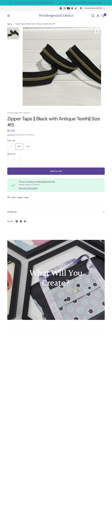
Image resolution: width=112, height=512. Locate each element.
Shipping (11, 135)
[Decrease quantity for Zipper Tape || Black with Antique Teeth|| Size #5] (9, 160)
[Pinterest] (72, 8)
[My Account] (97, 15)
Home (9, 24)
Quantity (11, 154)
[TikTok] (76, 8)
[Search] (92, 15)
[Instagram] (64, 8)
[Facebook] (61, 8)
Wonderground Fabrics (56, 15)
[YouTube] (68, 8)
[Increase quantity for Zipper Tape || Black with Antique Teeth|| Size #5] (19, 160)
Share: (10, 221)
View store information (28, 188)
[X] (21, 221)
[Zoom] (97, 31)
